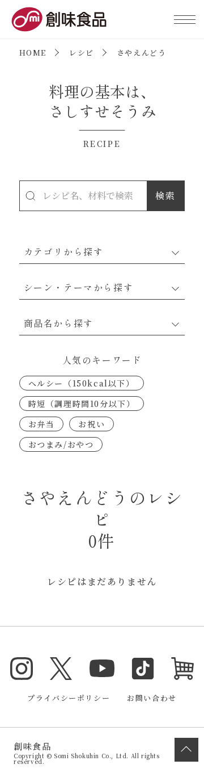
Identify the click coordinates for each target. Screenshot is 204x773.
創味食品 (59, 19)
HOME (32, 52)
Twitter (61, 668)
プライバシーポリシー (68, 697)
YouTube (102, 668)
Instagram (21, 668)
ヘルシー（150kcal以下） (81, 383)
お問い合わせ (152, 697)
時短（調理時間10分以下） (81, 403)
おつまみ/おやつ (61, 444)
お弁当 (41, 424)
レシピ (81, 52)
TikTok (142, 668)
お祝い (91, 424)
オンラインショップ (182, 668)
